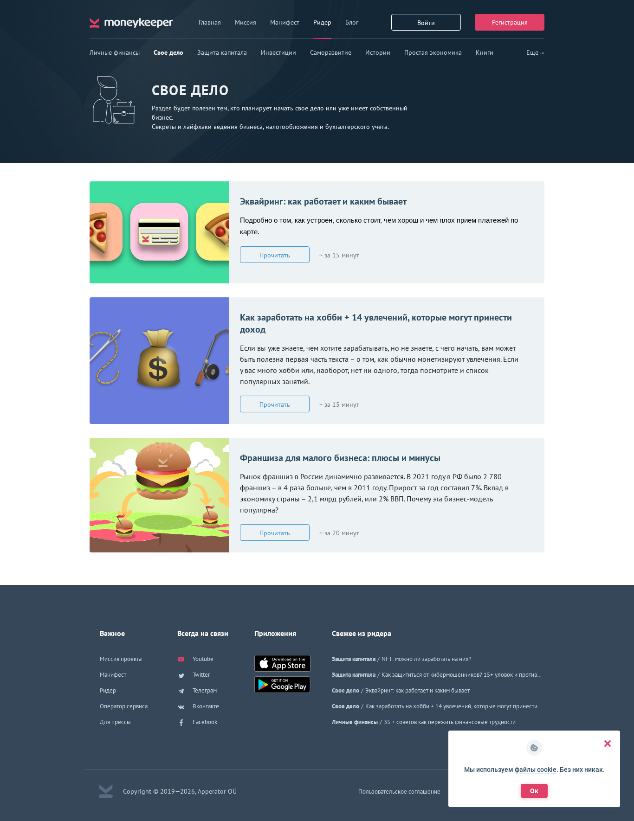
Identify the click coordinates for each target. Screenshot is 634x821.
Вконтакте (205, 706)
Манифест (284, 22)
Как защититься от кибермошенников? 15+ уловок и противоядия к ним (463, 675)
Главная (210, 22)
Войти (426, 23)
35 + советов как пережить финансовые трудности (450, 722)
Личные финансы (115, 52)
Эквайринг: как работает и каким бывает (323, 201)
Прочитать (274, 255)
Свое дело (168, 52)
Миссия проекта (121, 659)
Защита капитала (222, 52)
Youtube (202, 659)
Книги (484, 52)
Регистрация (510, 22)
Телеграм (204, 690)
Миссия (245, 22)
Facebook (204, 722)
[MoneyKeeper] (131, 22)
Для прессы (115, 722)
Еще (533, 52)
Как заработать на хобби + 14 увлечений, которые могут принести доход (376, 323)
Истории (377, 52)
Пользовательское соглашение (399, 791)
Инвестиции (278, 52)
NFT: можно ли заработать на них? (427, 659)
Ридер (322, 22)
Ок (534, 791)
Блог (351, 22)
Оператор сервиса (124, 706)
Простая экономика (433, 52)
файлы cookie (535, 769)
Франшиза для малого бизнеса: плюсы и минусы (340, 458)
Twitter (200, 675)
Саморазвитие (330, 52)
